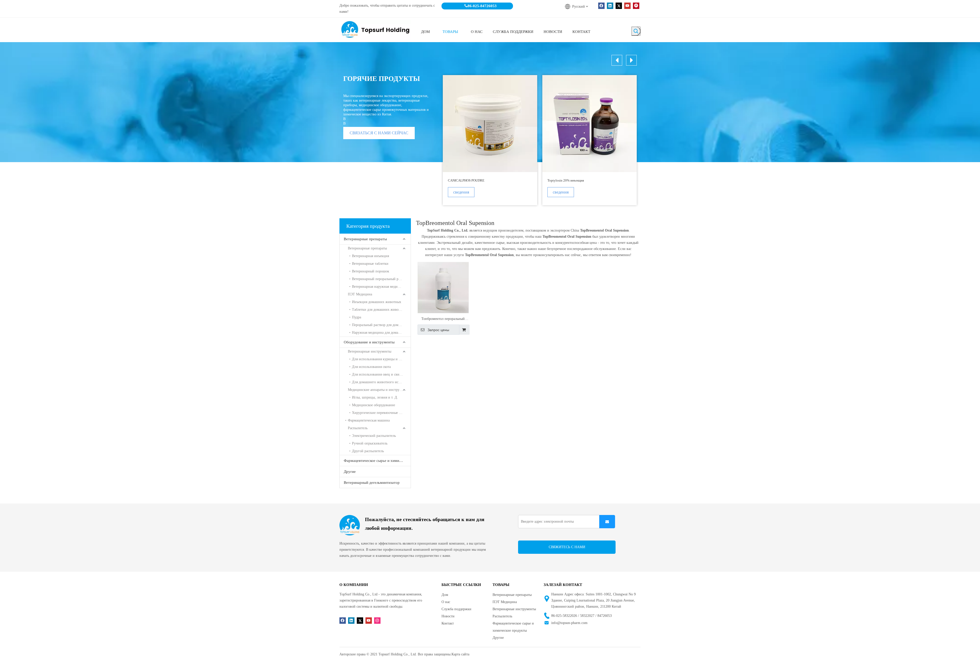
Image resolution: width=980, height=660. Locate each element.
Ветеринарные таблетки (370, 264)
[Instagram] (377, 620)
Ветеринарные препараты (365, 239)
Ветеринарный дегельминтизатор (372, 483)
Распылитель (358, 428)
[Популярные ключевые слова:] (636, 31)
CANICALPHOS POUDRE (466, 180)
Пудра (356, 317)
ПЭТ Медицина (360, 294)
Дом (445, 595)
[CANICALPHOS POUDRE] (490, 123)
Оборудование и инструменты (369, 342)
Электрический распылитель (374, 436)
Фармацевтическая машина (369, 420)
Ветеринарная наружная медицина (378, 287)
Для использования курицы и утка (378, 359)
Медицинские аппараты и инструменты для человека (379, 390)
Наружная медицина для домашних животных (381, 332)
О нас (446, 602)
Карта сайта (460, 654)
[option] (490, 140)
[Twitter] (619, 6)
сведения (461, 192)
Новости (448, 616)
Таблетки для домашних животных (379, 309)
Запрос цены (438, 330)
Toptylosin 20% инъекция (565, 180)
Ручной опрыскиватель (369, 443)
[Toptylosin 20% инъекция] (589, 123)
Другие (350, 472)
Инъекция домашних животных (376, 302)
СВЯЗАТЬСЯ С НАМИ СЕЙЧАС (379, 133)
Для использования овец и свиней (378, 374)
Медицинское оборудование (373, 405)
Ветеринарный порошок (370, 271)
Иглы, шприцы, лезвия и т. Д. (375, 397)
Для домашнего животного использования (381, 382)
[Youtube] (627, 6)
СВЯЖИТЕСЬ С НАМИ (567, 547)
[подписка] (607, 521)
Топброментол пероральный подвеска (443, 319)
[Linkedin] (610, 6)
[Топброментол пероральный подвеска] (443, 287)
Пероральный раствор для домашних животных (381, 325)
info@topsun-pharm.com (569, 623)
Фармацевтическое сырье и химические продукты (377, 461)
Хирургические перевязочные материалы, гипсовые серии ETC (381, 413)
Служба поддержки (456, 609)
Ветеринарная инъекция (370, 256)
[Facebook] (601, 6)
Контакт (448, 623)
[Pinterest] (636, 6)
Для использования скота (371, 367)
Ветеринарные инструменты (369, 351)
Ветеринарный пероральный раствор (380, 279)
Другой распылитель (368, 451)
